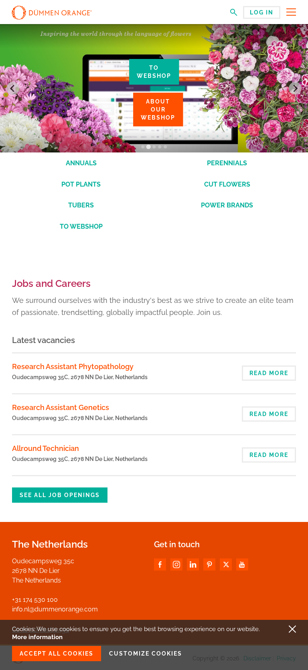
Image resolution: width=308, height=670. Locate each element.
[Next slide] (295, 88)
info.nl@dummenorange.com (55, 609)
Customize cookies (145, 653)
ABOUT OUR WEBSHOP (158, 109)
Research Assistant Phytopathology (73, 366)
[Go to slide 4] (159, 146)
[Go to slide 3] (154, 146)
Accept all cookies (56, 653)
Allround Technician (45, 448)
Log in (262, 12)
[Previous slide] (12, 88)
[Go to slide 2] (148, 147)
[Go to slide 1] (142, 146)
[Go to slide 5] (165, 146)
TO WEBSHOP (154, 72)
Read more (268, 373)
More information (37, 637)
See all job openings (60, 495)
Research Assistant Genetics (60, 407)
